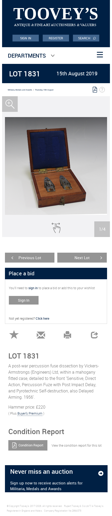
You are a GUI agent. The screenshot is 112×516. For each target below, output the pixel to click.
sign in (33, 288)
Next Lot (82, 257)
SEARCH (87, 38)
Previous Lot (29, 257)
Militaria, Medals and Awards (20, 90)
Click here (42, 318)
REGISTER (56, 38)
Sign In (23, 300)
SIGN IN (25, 38)
